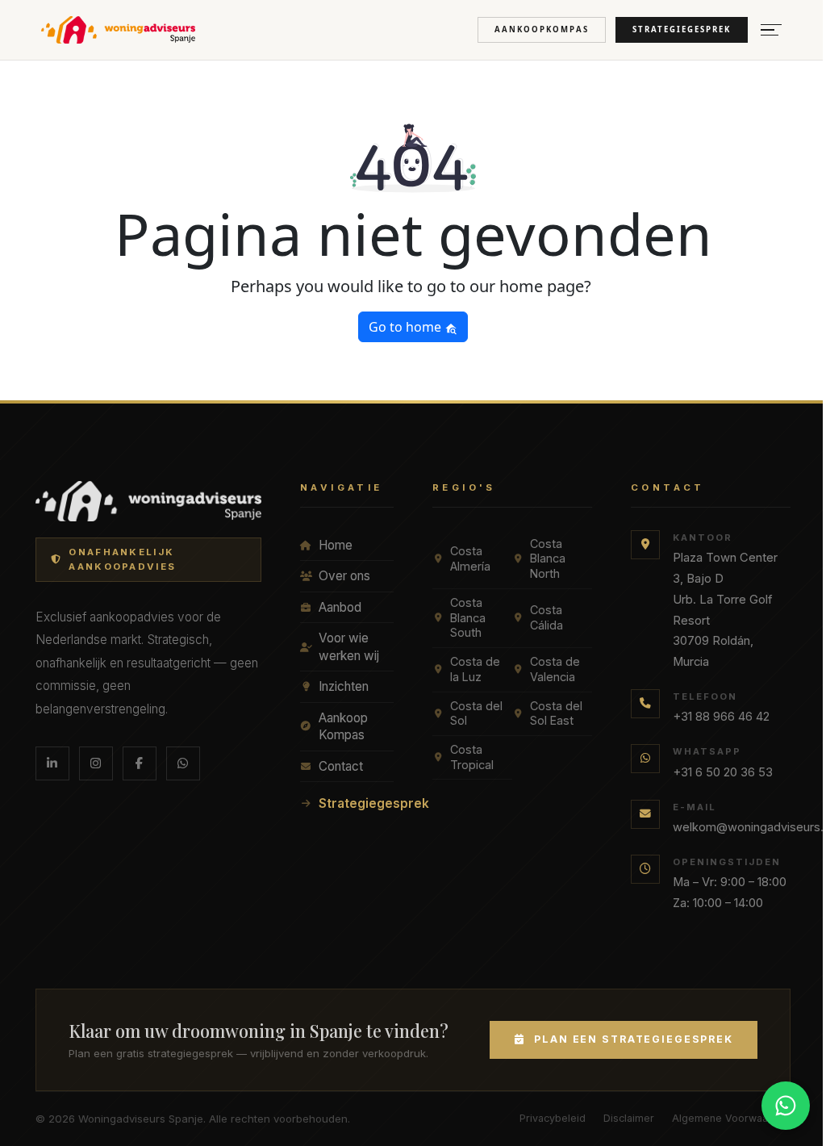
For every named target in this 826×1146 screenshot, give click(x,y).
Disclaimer (628, 1118)
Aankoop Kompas (343, 726)
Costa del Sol (476, 713)
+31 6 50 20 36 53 (723, 772)
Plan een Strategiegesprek (633, 1039)
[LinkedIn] (52, 763)
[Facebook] (139, 763)
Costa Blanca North (547, 558)
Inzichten (344, 686)
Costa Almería (470, 558)
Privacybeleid (552, 1118)
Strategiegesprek (681, 29)
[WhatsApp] (183, 763)
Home (336, 545)
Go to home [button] (406, 327)
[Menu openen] (771, 30)
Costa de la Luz (475, 669)
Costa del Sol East (556, 713)
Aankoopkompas (541, 29)
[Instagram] (96, 763)
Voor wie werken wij (349, 646)
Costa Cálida (546, 617)
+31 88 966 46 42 (721, 716)
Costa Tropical (472, 757)
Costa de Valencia (555, 669)
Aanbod (340, 607)
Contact (341, 766)
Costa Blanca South (468, 617)
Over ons (344, 575)
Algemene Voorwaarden (731, 1118)
